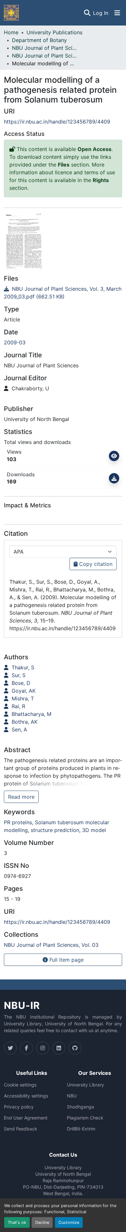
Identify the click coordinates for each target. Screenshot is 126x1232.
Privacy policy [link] (19, 1107)
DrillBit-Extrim (81, 1129)
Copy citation (95, 564)
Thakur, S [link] (22, 667)
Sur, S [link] (18, 675)
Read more (21, 797)
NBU (72, 1096)
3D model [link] (94, 830)
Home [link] (11, 32)
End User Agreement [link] (25, 1118)
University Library (85, 1085)
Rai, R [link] (17, 706)
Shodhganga (80, 1107)
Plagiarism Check (85, 1118)
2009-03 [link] (15, 342)
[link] (63, 292)
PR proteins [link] (18, 822)
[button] (11, 13)
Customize (68, 1222)
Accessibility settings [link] (26, 1096)
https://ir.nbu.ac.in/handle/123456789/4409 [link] (57, 121)
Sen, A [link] (18, 729)
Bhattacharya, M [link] (30, 714)
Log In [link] (100, 13)
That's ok (17, 1222)
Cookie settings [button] (20, 1085)
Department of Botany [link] (39, 40)
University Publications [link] (54, 32)
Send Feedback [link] (20, 1129)
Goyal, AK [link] (23, 690)
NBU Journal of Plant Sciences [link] (44, 48)
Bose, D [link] (20, 683)
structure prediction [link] (55, 830)
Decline (42, 1222)
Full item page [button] (66, 959)
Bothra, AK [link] (23, 722)
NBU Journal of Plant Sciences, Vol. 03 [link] (44, 55)
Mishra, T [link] (22, 698)
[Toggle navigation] (117, 13)
